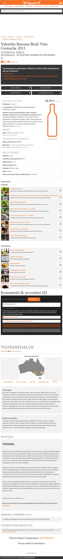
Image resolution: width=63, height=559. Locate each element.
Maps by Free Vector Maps (57, 380)
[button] (3, 2)
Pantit (21, 133)
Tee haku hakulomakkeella (26, 557)
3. (39, 378)
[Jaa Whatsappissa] (5, 61)
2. (20, 373)
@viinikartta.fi (47, 538)
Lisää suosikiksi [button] (15, 88)
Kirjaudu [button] (33, 299)
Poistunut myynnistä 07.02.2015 (12, 39)
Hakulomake (9, 6)
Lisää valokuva (52, 139)
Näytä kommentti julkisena (11, 317)
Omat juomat (54, 6)
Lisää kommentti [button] (15, 93)
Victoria (54, 382)
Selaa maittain (19, 6)
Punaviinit (7, 73)
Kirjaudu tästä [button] (46, 88)
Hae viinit (17, 126)
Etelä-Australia (28, 37)
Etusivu (3, 37)
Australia (19, 37)
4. (41, 371)
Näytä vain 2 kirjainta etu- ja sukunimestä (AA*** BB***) (18, 321)
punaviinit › (11, 37)
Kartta (46, 6)
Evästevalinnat (31, 553)
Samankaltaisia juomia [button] (46, 93)
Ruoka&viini (38, 6)
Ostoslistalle (13, 62)
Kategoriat (29, 6)
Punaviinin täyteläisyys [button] (2, 58)
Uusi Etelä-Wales (43, 382)
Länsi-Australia (21, 382)
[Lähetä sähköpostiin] (2, 61)
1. (35, 373)
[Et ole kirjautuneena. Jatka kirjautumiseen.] (60, 2)
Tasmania (32, 382)
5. (39, 375)
